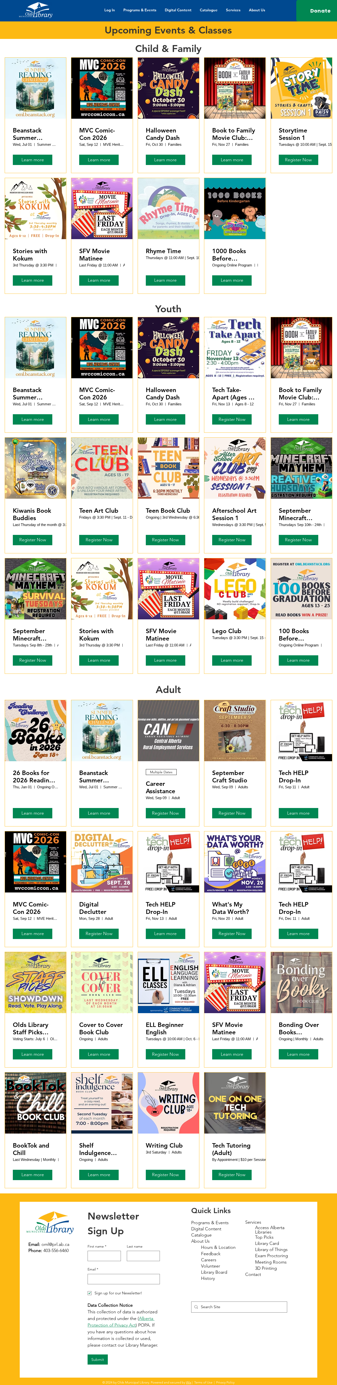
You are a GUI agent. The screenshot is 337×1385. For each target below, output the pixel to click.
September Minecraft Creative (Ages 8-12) (300, 514)
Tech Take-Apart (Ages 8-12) (233, 393)
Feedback (211, 1253)
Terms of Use (203, 1382)
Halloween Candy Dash (163, 134)
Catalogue (201, 1235)
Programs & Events (210, 1222)
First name (97, 1246)
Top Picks (264, 1237)
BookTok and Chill (31, 1149)
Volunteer (210, 1266)
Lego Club (227, 631)
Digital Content (206, 1229)
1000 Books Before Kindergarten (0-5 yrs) (231, 254)
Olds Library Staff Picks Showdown (30, 1028)
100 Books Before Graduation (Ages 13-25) (297, 634)
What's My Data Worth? (230, 908)
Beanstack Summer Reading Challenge (27, 134)
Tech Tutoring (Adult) (231, 1149)
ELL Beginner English (165, 1028)
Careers (208, 1260)
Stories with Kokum (30, 254)
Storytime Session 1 (293, 134)
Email (93, 1269)
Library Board (214, 1272)
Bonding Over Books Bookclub (299, 1028)
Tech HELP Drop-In (293, 776)
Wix (188, 1382)
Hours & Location (218, 1247)
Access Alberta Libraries (269, 1230)
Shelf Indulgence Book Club (95, 1149)
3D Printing (266, 1268)
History (208, 1278)
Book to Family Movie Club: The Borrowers (233, 134)
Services (253, 1222)
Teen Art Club (98, 510)
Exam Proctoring (271, 1255)
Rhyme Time (163, 251)
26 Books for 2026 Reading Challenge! (33, 776)
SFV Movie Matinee (94, 254)
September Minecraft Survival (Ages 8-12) (33, 634)
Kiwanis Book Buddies (32, 514)
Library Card (267, 1243)
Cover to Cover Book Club (101, 1028)
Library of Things (271, 1249)
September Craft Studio (229, 776)
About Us (200, 1241)
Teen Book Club (168, 510)
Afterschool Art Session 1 (234, 514)
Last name (135, 1246)
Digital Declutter (92, 908)
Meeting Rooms (271, 1262)
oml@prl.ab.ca (55, 1244)
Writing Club (164, 1145)
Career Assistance (160, 787)
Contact (253, 1274)
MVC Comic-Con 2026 (97, 134)
